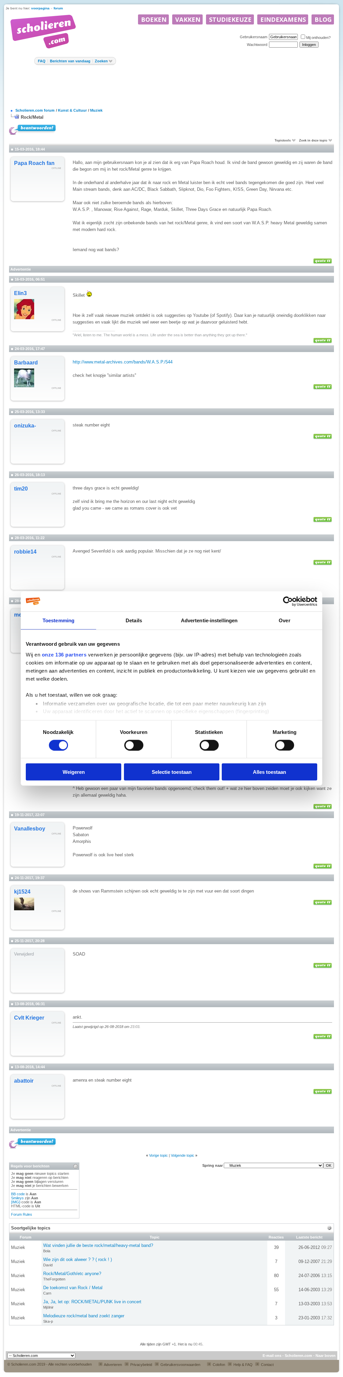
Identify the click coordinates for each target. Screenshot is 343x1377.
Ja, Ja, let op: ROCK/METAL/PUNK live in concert (92, 1301)
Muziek (96, 110)
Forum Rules (21, 1214)
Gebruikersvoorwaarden (179, 1365)
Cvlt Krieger (29, 1018)
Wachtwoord (257, 45)
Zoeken (101, 61)
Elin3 (20, 293)
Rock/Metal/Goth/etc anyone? (72, 1273)
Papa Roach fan (34, 163)
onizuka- (25, 425)
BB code (18, 1194)
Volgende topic (182, 1155)
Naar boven (326, 1356)
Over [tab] (284, 620)
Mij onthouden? (318, 38)
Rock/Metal (32, 117)
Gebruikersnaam (253, 37)
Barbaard (26, 362)
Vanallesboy (29, 828)
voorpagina (40, 8)
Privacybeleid (140, 1365)
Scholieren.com (298, 1356)
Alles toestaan (269, 772)
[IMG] (15, 1202)
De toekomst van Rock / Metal (72, 1287)
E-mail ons (272, 1356)
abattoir (23, 1081)
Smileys (17, 1198)
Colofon (218, 1365)
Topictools (283, 140)
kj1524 (22, 892)
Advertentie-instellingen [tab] (209, 620)
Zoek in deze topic (313, 140)
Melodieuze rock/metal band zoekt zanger (83, 1315)
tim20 (21, 489)
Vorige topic (158, 1155)
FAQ (42, 61)
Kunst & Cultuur (72, 110)
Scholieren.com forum (35, 110)
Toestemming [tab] (58, 620)
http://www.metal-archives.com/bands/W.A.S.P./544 (123, 361)
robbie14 (25, 552)
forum (58, 8)
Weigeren (74, 772)
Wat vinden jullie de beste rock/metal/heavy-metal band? (98, 1245)
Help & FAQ (242, 1365)
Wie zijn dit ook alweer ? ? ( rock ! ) (77, 1259)
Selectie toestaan (172, 772)
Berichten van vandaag (70, 61)
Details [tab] (134, 620)
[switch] (133, 745)
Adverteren (112, 1365)
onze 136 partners (64, 654)
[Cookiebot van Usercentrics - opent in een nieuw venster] (288, 601)
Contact (267, 1365)
